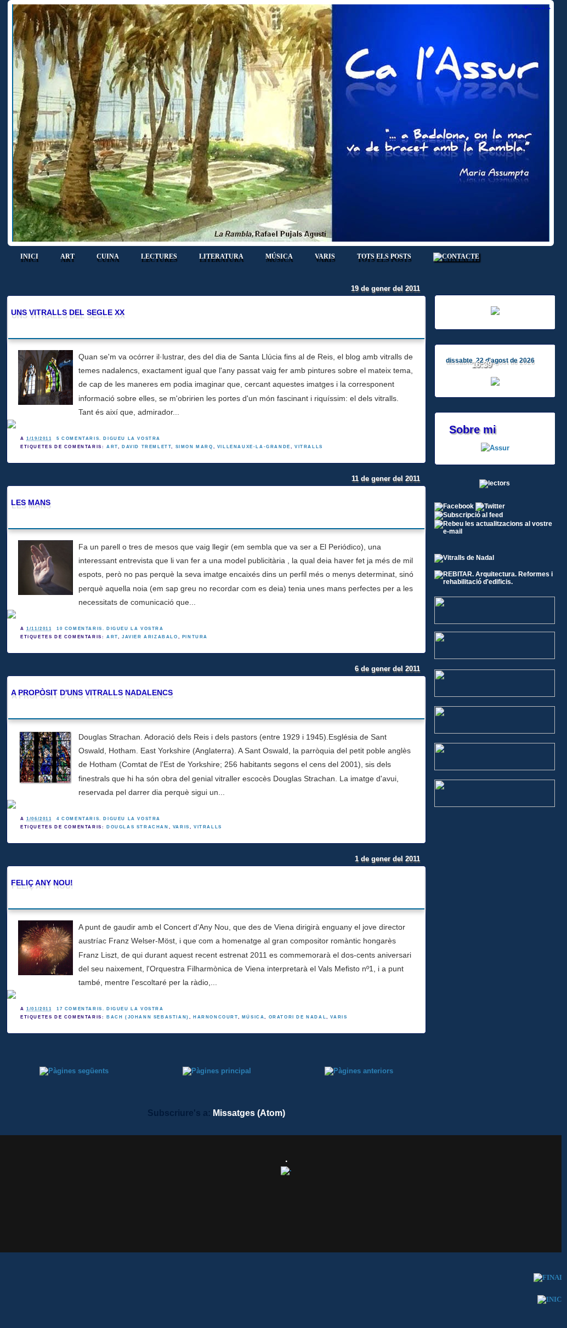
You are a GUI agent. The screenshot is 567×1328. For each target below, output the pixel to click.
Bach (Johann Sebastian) (147, 1017)
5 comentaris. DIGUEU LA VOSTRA (108, 438)
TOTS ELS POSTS (384, 256)
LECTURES (159, 256)
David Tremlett (146, 446)
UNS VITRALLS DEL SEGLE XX (67, 312)
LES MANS (30, 502)
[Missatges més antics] (359, 1071)
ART (67, 256)
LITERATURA (221, 256)
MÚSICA (279, 256)
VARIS (325, 256)
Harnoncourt (215, 1017)
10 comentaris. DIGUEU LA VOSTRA (110, 628)
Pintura (195, 636)
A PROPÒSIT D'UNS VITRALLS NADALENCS (92, 692)
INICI (29, 256)
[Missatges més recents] (74, 1071)
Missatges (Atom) (249, 1113)
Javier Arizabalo (150, 636)
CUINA (108, 256)
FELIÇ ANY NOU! (42, 882)
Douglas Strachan (137, 827)
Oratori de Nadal (298, 1017)
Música (253, 1017)
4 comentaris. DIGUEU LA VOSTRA (108, 818)
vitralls (308, 446)
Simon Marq (194, 446)
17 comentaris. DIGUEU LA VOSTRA (110, 1008)
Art (112, 446)
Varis (181, 827)
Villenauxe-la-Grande (254, 446)
